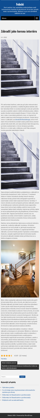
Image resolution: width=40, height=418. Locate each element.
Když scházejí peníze (9, 363)
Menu (4, 18)
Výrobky (4, 359)
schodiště (18, 119)
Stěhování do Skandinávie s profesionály (16, 395)
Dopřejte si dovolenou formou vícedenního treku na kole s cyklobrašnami (19, 367)
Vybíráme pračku (8, 387)
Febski (20, 4)
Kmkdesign (26, 119)
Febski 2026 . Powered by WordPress (20, 415)
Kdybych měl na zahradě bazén (12, 400)
